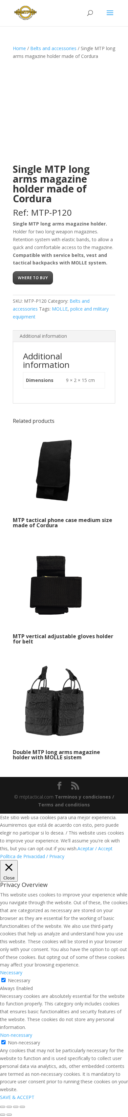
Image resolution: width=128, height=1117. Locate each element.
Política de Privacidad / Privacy (32, 856)
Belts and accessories (53, 48)
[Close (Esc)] (22, 1107)
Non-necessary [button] (16, 1035)
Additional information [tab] (43, 336)
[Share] (15, 1107)
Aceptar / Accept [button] (95, 848)
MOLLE (60, 309)
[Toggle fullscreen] (9, 1107)
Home (19, 48)
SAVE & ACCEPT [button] (17, 1097)
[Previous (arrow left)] (2, 1115)
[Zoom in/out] (2, 1107)
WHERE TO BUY (33, 277)
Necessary (19, 980)
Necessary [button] (11, 972)
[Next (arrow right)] (9, 1115)
